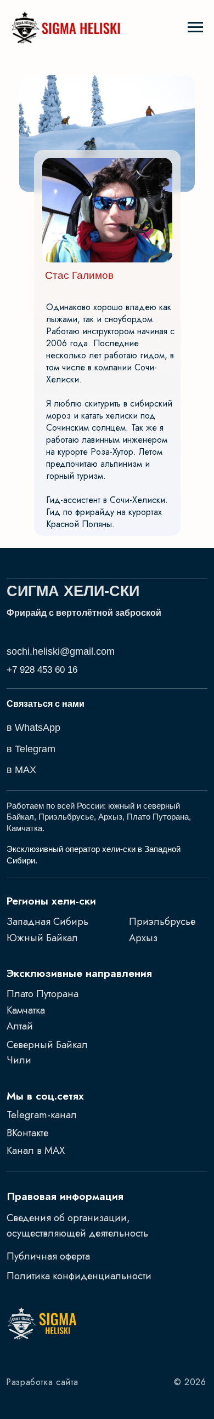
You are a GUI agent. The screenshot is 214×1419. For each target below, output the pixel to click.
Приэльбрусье (162, 921)
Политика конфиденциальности (79, 1275)
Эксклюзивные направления (79, 973)
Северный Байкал (47, 1044)
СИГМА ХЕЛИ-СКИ (73, 591)
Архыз (143, 937)
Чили (19, 1059)
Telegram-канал (42, 1114)
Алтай (20, 1026)
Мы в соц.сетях (45, 1095)
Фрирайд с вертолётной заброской (84, 612)
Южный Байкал (42, 937)
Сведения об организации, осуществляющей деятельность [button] (77, 1225)
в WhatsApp (33, 727)
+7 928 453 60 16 (42, 670)
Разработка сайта (42, 1382)
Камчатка (26, 1010)
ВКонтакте (27, 1132)
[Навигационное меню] (195, 27)
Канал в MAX (36, 1150)
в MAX (21, 769)
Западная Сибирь (47, 921)
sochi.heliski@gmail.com (61, 651)
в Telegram (31, 748)
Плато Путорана (42, 993)
